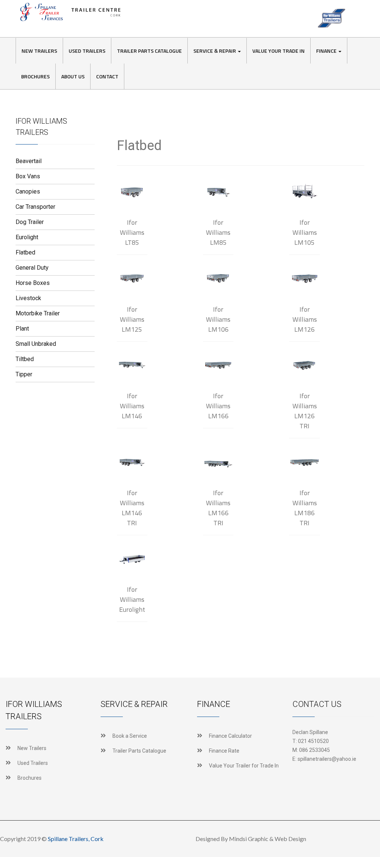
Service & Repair (215, 51)
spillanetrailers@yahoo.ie (327, 759)
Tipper (24, 374)
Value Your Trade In (278, 51)
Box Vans (28, 176)
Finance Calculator (230, 736)
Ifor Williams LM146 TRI (132, 508)
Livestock (28, 298)
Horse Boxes (33, 282)
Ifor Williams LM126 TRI (304, 411)
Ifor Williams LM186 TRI (304, 508)
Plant (22, 328)
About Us (73, 76)
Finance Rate (224, 751)
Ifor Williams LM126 (304, 319)
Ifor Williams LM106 (218, 319)
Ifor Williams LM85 (218, 232)
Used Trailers (87, 51)
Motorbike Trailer (38, 313)
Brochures (35, 76)
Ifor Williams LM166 (218, 406)
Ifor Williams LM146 (132, 406)
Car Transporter (35, 206)
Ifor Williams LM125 (132, 319)
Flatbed (25, 252)
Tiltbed (25, 359)
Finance (327, 51)
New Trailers (39, 51)
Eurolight (27, 237)
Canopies (28, 191)
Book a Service (129, 736)
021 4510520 (313, 741)
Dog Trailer (30, 221)
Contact (107, 76)
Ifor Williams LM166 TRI (218, 508)
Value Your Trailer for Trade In (244, 766)
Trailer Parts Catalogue (149, 51)
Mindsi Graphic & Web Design (267, 838)
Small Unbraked (36, 343)
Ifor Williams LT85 (132, 232)
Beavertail (29, 161)
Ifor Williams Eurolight (132, 599)
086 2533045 (314, 750)
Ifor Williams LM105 (304, 232)
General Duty (32, 267)
